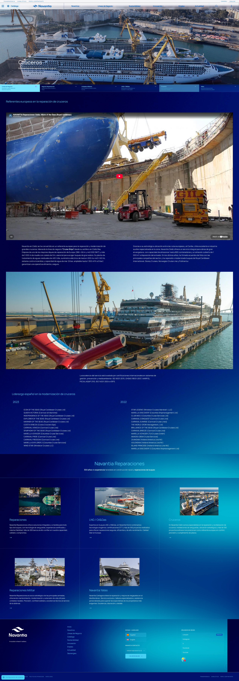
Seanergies (71, 653)
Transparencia (205, 676)
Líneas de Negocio (74, 633)
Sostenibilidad (73, 640)
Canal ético (215, 676)
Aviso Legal (49, 676)
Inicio (69, 627)
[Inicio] (42, 6)
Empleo (70, 647)
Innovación (71, 643)
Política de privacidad (36, 676)
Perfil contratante (226, 676)
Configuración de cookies (14, 677)
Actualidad (71, 650)
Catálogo (71, 637)
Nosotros (71, 630)
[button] (77, 6)
